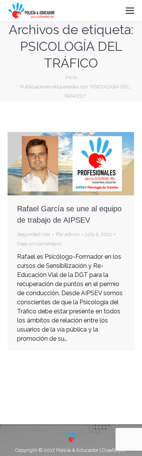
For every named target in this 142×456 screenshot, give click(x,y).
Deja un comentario (39, 244)
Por (68, 234)
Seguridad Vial (33, 234)
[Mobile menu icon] (129, 10)
